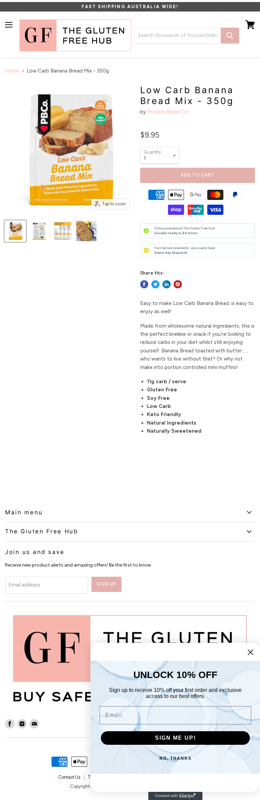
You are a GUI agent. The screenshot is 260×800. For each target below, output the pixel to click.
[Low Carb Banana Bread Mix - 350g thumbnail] (15, 231)
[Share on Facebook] (144, 284)
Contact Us (69, 777)
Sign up (106, 584)
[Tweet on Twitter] (155, 284)
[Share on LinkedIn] (166, 284)
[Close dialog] (250, 652)
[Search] (230, 35)
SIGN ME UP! (175, 738)
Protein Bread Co (167, 112)
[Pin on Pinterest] (178, 284)
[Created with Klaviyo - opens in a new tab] (175, 796)
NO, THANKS (175, 758)
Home (12, 71)
